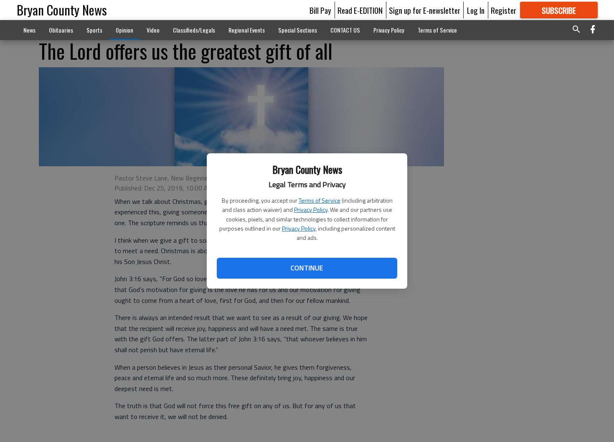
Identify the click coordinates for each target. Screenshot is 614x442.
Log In (476, 10)
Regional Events (246, 29)
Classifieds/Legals (194, 29)
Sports (94, 29)
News (29, 29)
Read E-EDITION (360, 10)
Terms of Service (319, 200)
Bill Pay (320, 10)
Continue (307, 268)
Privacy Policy (310, 209)
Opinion (124, 29)
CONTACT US (345, 29)
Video (153, 29)
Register (503, 10)
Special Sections (297, 29)
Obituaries (61, 29)
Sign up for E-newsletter (424, 10)
